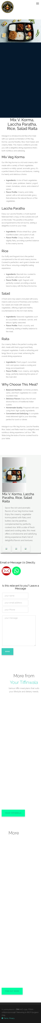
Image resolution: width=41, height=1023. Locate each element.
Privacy (12, 1018)
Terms (6, 1018)
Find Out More (12, 991)
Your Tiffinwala (24, 682)
